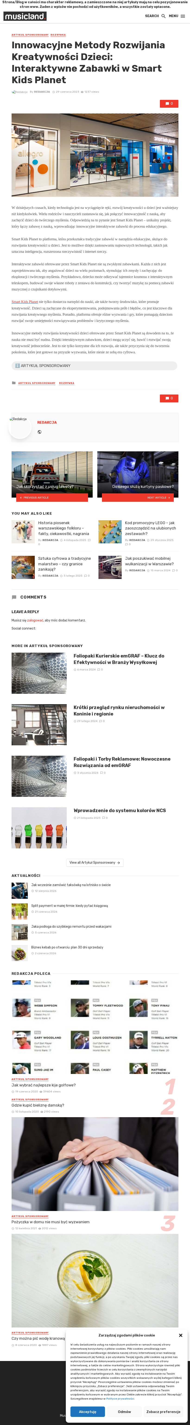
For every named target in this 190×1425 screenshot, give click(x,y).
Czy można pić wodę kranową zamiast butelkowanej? (60, 1338)
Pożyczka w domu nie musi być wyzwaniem (51, 1222)
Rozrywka (58, 35)
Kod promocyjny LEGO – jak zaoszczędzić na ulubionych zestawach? (150, 528)
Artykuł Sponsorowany (30, 35)
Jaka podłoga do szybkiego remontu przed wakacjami (71, 927)
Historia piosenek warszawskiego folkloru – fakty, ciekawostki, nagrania (63, 528)
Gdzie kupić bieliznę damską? (38, 1105)
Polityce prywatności (120, 1398)
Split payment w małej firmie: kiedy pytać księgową (69, 906)
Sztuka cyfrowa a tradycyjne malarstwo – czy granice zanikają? (64, 564)
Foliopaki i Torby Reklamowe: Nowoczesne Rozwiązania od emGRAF (122, 762)
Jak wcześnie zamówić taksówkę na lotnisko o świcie (71, 885)
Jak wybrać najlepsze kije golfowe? (44, 1085)
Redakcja (42, 91)
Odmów (124, 1412)
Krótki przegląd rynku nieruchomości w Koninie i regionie (119, 711)
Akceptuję (87, 1412)
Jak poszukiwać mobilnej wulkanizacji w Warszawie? (149, 561)
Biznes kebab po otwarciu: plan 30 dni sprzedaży (67, 947)
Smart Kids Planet (25, 302)
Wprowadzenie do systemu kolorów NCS (120, 810)
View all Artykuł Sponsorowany (92, 863)
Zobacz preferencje (163, 1412)
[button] (180, 1335)
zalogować (35, 620)
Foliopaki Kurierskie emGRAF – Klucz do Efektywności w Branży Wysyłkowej (119, 659)
